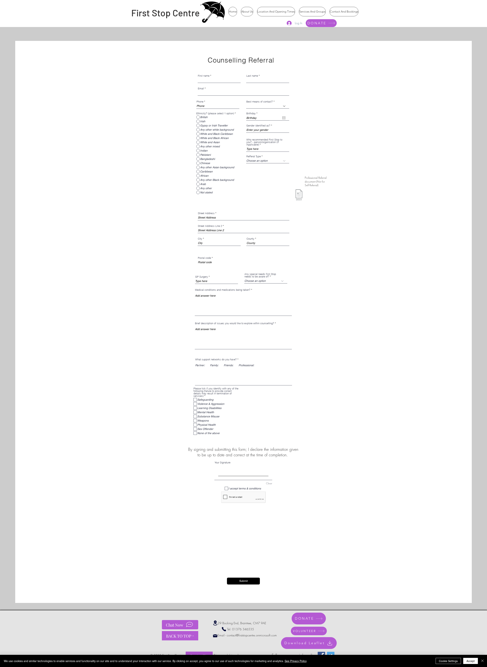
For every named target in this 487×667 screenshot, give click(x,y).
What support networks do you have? (216, 359)
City (200, 238)
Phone (200, 101)
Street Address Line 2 (210, 226)
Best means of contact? (259, 101)
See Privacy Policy (296, 661)
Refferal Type (253, 156)
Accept (470, 661)
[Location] (215, 623)
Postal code (204, 258)
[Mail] (215, 635)
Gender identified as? (258, 125)
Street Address (206, 213)
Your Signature (222, 462)
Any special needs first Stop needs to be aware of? (260, 275)
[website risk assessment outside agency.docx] (299, 195)
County (250, 238)
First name (203, 76)
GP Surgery (201, 277)
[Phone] (223, 629)
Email (201, 88)
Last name (252, 76)
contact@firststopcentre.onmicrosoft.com (252, 635)
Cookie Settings (448, 661)
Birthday (252, 113)
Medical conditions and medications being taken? (223, 290)
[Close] (482, 661)
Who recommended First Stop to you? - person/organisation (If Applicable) (264, 142)
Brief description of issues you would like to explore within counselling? (234, 323)
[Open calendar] (283, 117)
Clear (269, 483)
